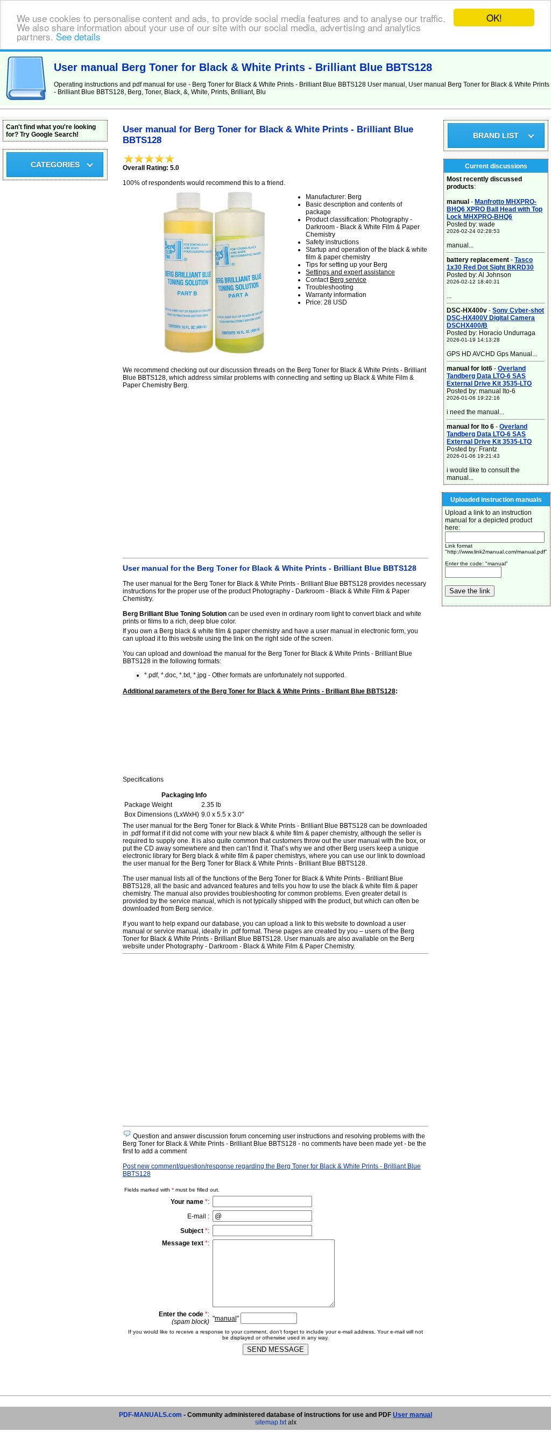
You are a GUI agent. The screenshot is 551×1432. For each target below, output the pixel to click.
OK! (494, 17)
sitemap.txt (270, 1422)
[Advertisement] (275, 471)
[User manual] (27, 103)
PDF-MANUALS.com (150, 1415)
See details (78, 36)
